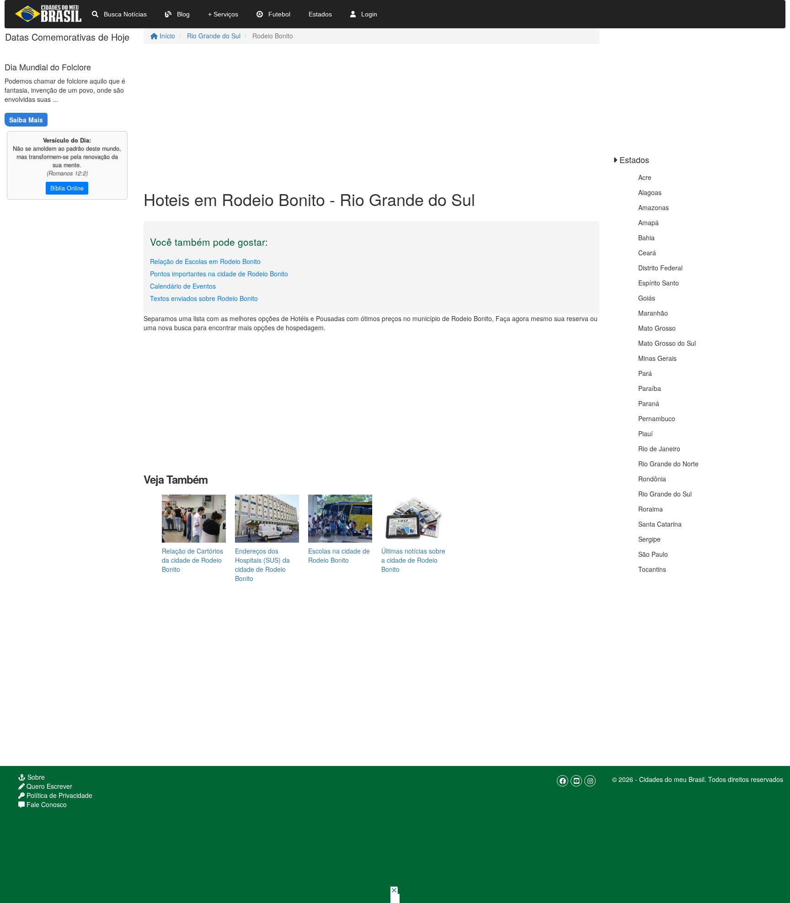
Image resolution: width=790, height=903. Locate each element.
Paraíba (649, 388)
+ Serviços (223, 14)
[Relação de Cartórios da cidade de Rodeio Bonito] (194, 517)
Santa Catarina (660, 523)
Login (368, 14)
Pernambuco (656, 418)
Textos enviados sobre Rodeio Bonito (204, 298)
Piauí (645, 433)
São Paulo (653, 554)
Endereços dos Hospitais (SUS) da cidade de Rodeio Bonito (262, 564)
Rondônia (652, 478)
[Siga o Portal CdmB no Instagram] (590, 781)
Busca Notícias (124, 14)
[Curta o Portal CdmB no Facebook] (562, 781)
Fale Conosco (46, 804)
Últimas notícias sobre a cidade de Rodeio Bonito (413, 560)
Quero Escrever (48, 786)
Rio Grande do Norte (668, 463)
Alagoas (650, 192)
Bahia (646, 237)
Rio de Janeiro (659, 448)
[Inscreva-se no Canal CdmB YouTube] (576, 781)
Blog (182, 14)
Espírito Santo (658, 282)
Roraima (650, 508)
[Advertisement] (371, 117)
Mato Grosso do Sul (667, 343)
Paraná (648, 403)
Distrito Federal (660, 267)
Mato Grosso (657, 328)
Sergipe (649, 539)
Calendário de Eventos (183, 285)
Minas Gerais (657, 358)
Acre (644, 177)
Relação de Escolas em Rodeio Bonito (205, 261)
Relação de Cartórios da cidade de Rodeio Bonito (192, 560)
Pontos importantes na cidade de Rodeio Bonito (219, 273)
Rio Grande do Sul (213, 35)
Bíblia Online (67, 188)
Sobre (35, 777)
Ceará (647, 252)
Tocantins (652, 569)
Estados (320, 14)
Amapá (648, 222)
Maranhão (653, 312)
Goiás (646, 297)
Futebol (278, 14)
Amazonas (653, 207)
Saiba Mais (26, 119)
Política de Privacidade (58, 795)
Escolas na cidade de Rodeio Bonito (339, 555)
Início (166, 35)
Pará (645, 373)
